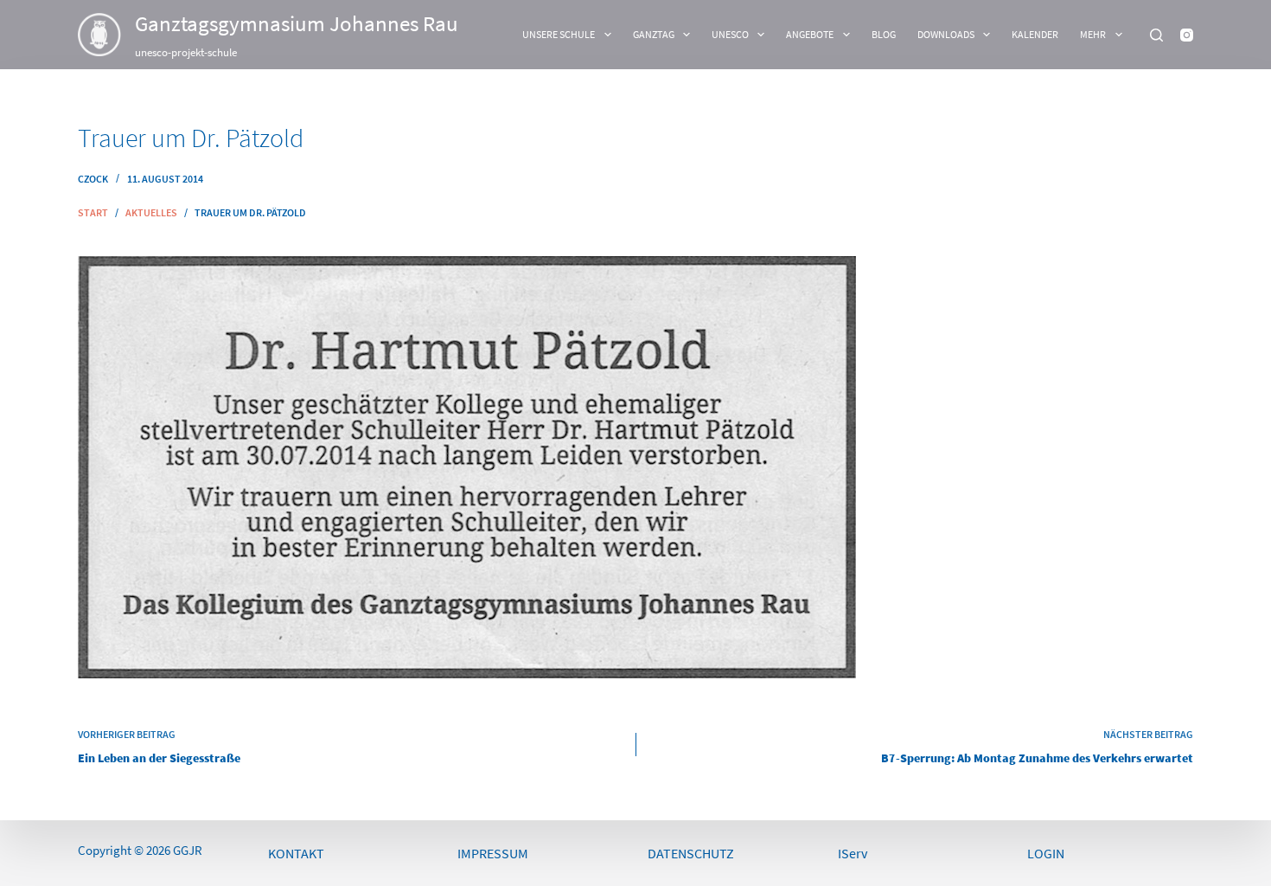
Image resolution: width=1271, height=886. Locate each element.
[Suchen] (1156, 35)
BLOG (884, 34)
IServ (852, 853)
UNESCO (730, 34)
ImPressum (492, 853)
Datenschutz (691, 853)
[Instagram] (1186, 35)
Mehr (1093, 34)
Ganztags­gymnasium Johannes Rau (296, 23)
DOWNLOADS (945, 34)
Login (1045, 853)
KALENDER (1035, 34)
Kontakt (296, 853)
